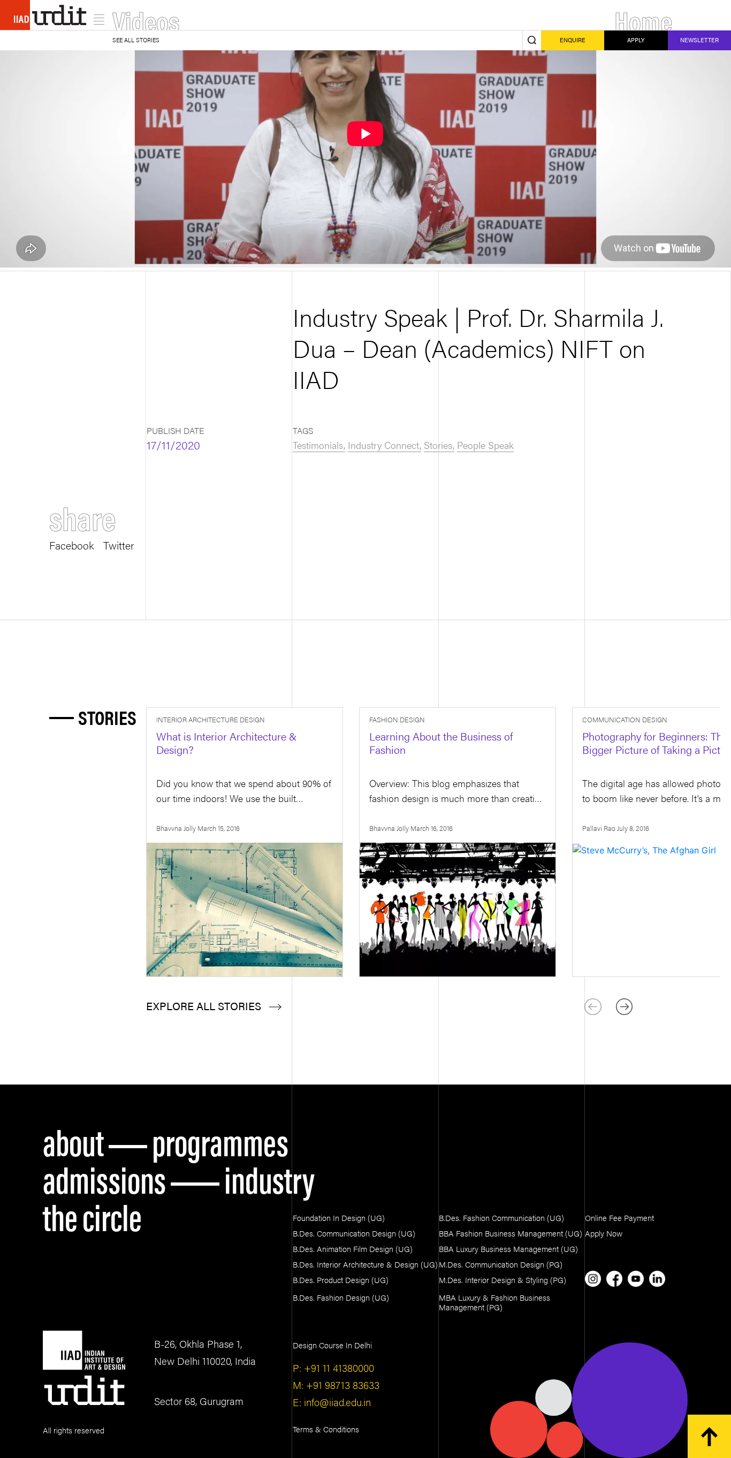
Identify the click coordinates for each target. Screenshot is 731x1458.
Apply (636, 40)
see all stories (135, 40)
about (73, 1140)
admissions (104, 1178)
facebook (71, 544)
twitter (118, 544)
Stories (107, 717)
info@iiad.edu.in (336, 1402)
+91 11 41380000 (337, 1368)
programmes (220, 1140)
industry (269, 1178)
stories (438, 445)
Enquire (572, 40)
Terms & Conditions (326, 1428)
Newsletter (699, 40)
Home (643, 20)
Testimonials (318, 445)
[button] (624, 1006)
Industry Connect (383, 445)
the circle (92, 1215)
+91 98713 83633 (341, 1385)
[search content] (531, 40)
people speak (485, 445)
